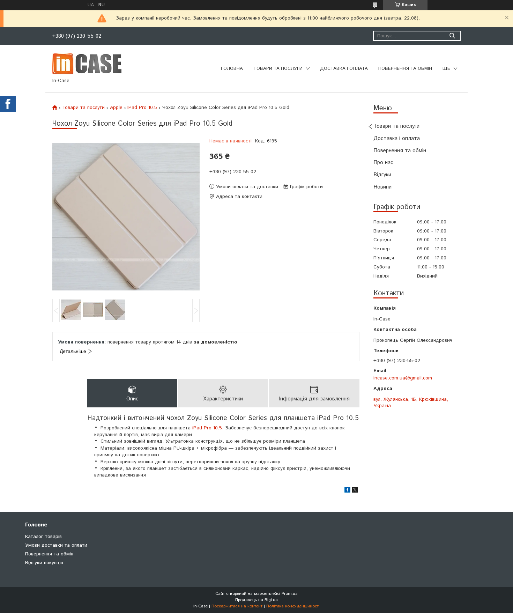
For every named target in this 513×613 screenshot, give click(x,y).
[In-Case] (86, 63)
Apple (116, 107)
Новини (382, 187)
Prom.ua (290, 594)
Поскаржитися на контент (236, 606)
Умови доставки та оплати (56, 545)
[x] (355, 491)
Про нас (383, 162)
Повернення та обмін (405, 68)
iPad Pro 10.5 (207, 427)
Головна (232, 68)
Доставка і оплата (344, 68)
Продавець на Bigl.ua (256, 600)
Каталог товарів (43, 536)
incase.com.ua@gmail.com (402, 378)
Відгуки (382, 174)
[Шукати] (452, 35)
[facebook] (347, 491)
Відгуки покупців (44, 562)
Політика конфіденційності (293, 606)
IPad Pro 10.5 (142, 107)
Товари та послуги (278, 68)
